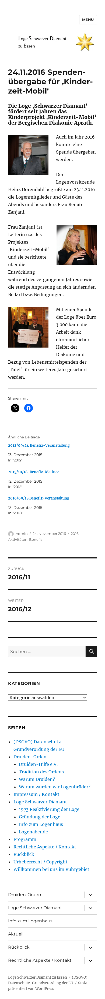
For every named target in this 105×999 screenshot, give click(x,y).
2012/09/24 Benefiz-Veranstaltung (39, 445)
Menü (88, 19)
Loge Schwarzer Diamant (40, 801)
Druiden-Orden (30, 756)
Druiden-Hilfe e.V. (38, 764)
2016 (75, 533)
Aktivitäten (17, 539)
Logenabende (33, 831)
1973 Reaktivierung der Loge (49, 809)
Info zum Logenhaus (41, 824)
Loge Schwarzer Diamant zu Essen (37, 977)
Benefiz (36, 539)
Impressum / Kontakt (36, 794)
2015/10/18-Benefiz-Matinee (33, 472)
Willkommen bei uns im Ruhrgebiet (51, 869)
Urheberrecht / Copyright (40, 861)
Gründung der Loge (39, 816)
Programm (24, 839)
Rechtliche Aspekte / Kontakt (44, 846)
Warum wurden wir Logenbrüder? (54, 786)
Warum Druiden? (37, 779)
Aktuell (15, 934)
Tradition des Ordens (41, 771)
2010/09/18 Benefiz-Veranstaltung (38, 498)
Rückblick (23, 854)
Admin (22, 533)
